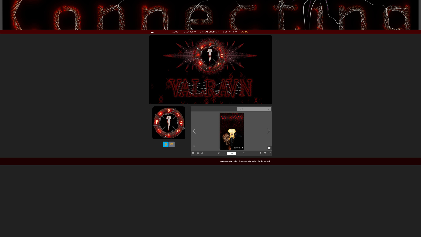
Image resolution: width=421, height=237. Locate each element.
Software (229, 32)
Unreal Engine (208, 32)
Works (245, 32)
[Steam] (166, 144)
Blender (189, 32)
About (176, 32)
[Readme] (172, 144)
